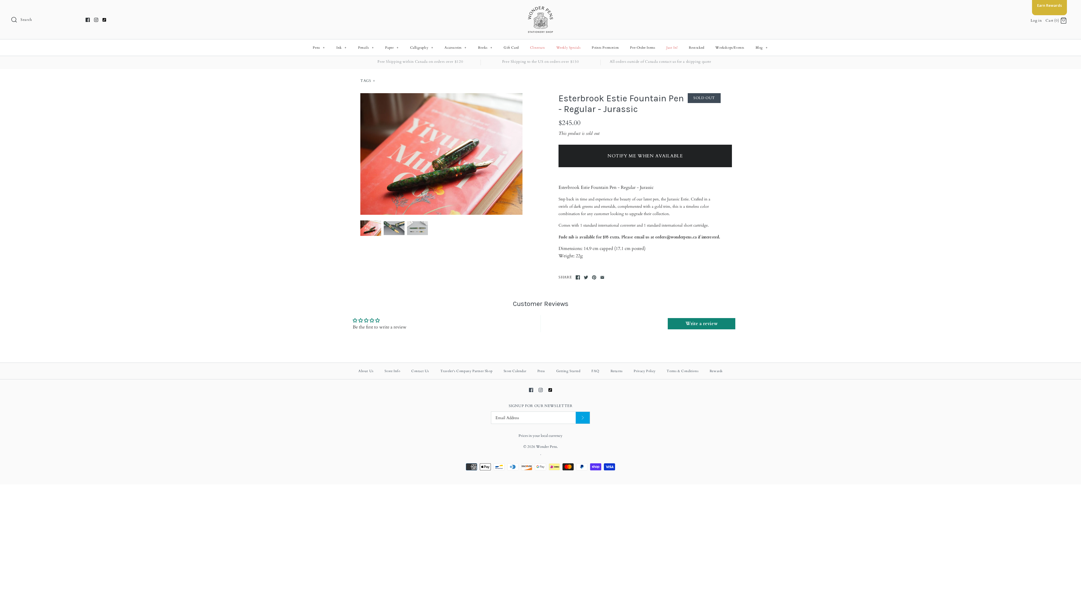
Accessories (455, 47)
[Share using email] (602, 277)
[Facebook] (88, 20)
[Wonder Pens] (540, 9)
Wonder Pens (546, 446)
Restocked (696, 47)
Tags (367, 80)
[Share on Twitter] (586, 277)
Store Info (392, 371)
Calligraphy (421, 47)
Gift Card (511, 47)
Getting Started (568, 371)
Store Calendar (515, 371)
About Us (366, 371)
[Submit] (583, 418)
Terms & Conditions (682, 371)
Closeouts (537, 47)
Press (541, 371)
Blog (762, 47)
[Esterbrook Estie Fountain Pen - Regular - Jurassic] (441, 154)
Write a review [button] (701, 324)
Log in (1036, 20)
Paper (391, 47)
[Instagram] (96, 20)
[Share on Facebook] (578, 277)
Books (485, 47)
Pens (319, 47)
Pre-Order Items (642, 47)
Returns (617, 371)
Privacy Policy (644, 371)
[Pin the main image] (594, 277)
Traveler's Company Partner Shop (466, 371)
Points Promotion (605, 47)
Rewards (716, 371)
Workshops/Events (729, 47)
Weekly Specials (568, 47)
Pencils (366, 47)
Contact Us (420, 371)
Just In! (672, 47)
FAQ (595, 371)
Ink (341, 47)
